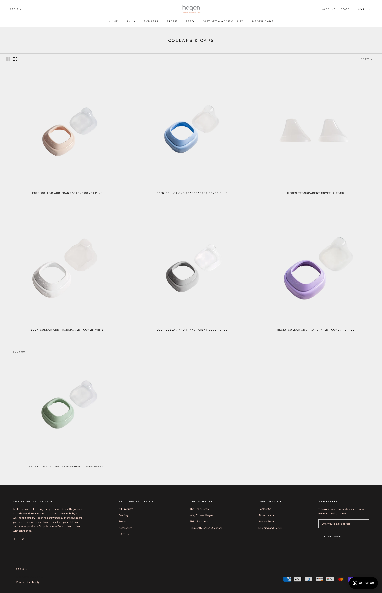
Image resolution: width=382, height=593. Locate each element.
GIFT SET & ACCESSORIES (223, 21)
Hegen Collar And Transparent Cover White (66, 329)
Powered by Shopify (27, 582)
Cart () (365, 8)
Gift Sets (124, 534)
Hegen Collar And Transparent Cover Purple (315, 329)
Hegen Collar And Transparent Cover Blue (191, 193)
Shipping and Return (270, 528)
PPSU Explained (199, 521)
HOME (113, 21)
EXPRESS (151, 21)
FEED (190, 21)
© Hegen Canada (29, 577)
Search (346, 9)
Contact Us (264, 509)
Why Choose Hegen (201, 515)
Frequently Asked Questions (206, 528)
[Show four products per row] (15, 59)
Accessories (125, 528)
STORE (172, 21)
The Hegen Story (199, 509)
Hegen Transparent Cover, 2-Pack (315, 193)
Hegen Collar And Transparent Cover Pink (66, 193)
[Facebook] (14, 539)
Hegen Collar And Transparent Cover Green (66, 466)
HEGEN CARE (263, 21)
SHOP (131, 21)
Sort (365, 59)
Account (328, 9)
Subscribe (332, 536)
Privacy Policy (266, 521)
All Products (126, 509)
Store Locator (266, 515)
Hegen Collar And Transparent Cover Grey (191, 329)
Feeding (123, 515)
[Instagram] (23, 539)
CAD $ (14, 9)
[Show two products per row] (8, 59)
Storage (123, 521)
